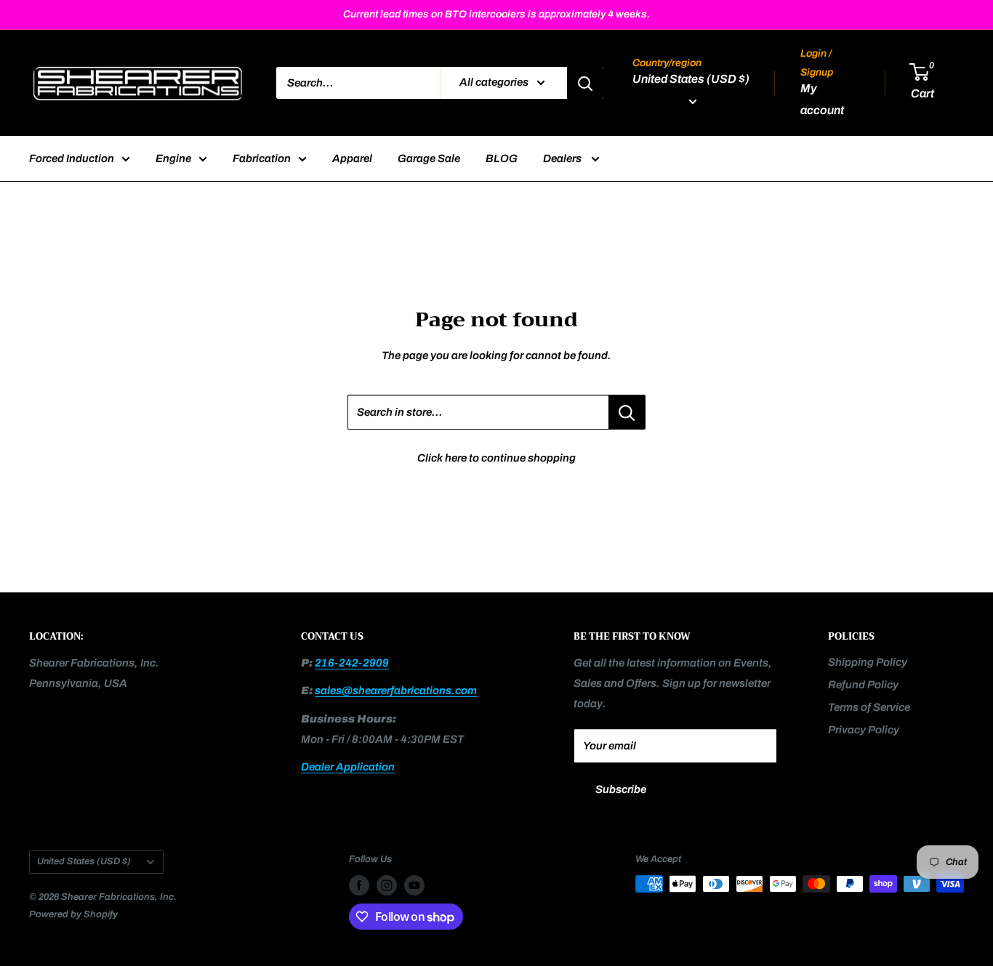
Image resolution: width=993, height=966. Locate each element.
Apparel (352, 158)
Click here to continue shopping (496, 458)
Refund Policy (863, 685)
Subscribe (620, 789)
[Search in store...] (627, 412)
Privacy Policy (863, 730)
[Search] (585, 83)
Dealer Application (348, 767)
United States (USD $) (84, 861)
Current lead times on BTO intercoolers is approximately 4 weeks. (496, 14)
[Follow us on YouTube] (414, 885)
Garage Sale (429, 158)
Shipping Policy (867, 662)
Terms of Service (869, 707)
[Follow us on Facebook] (359, 885)
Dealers (563, 158)
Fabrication (262, 158)
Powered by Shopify (73, 914)
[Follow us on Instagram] (387, 885)
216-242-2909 (352, 663)
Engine (173, 158)
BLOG (502, 158)
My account (822, 100)
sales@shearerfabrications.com (396, 690)
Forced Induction (71, 158)
